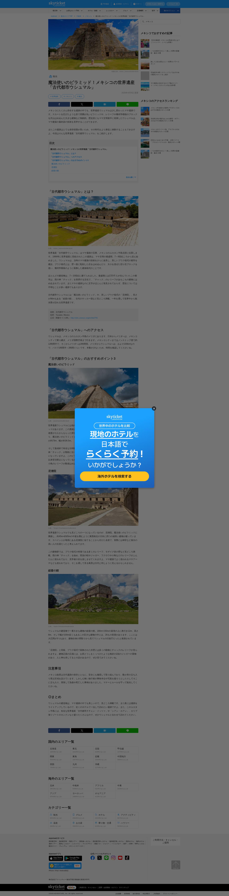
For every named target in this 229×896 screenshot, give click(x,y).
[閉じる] (154, 408)
